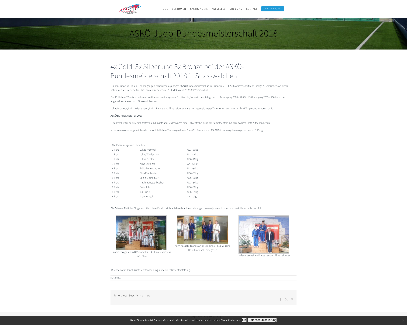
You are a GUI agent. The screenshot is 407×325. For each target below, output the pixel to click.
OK (244, 320)
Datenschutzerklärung (262, 320)
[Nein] (403, 320)
